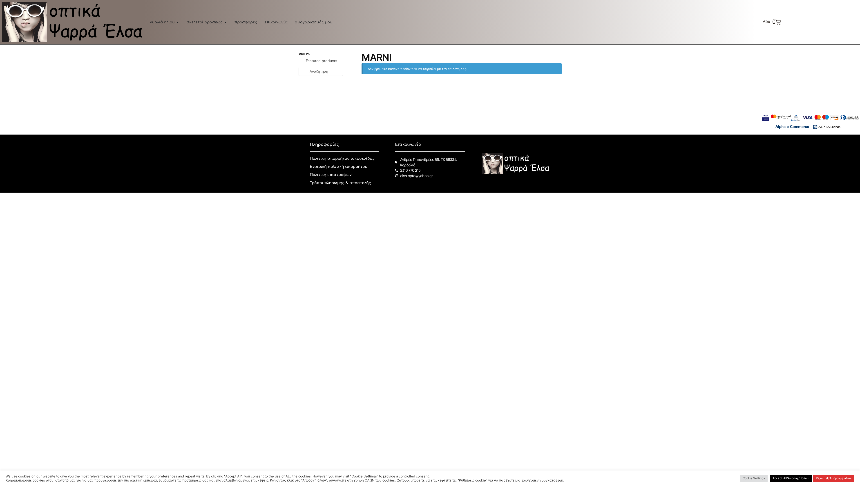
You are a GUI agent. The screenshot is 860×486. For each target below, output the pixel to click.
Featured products (321, 60)
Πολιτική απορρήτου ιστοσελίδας (342, 159)
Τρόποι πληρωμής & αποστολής (340, 183)
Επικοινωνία (408, 144)
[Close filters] (344, 54)
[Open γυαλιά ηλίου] (177, 22)
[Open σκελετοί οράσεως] (225, 22)
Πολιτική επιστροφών (330, 175)
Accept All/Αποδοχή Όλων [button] (791, 478)
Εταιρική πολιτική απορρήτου (338, 167)
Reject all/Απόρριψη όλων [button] (834, 478)
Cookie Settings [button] (754, 478)
